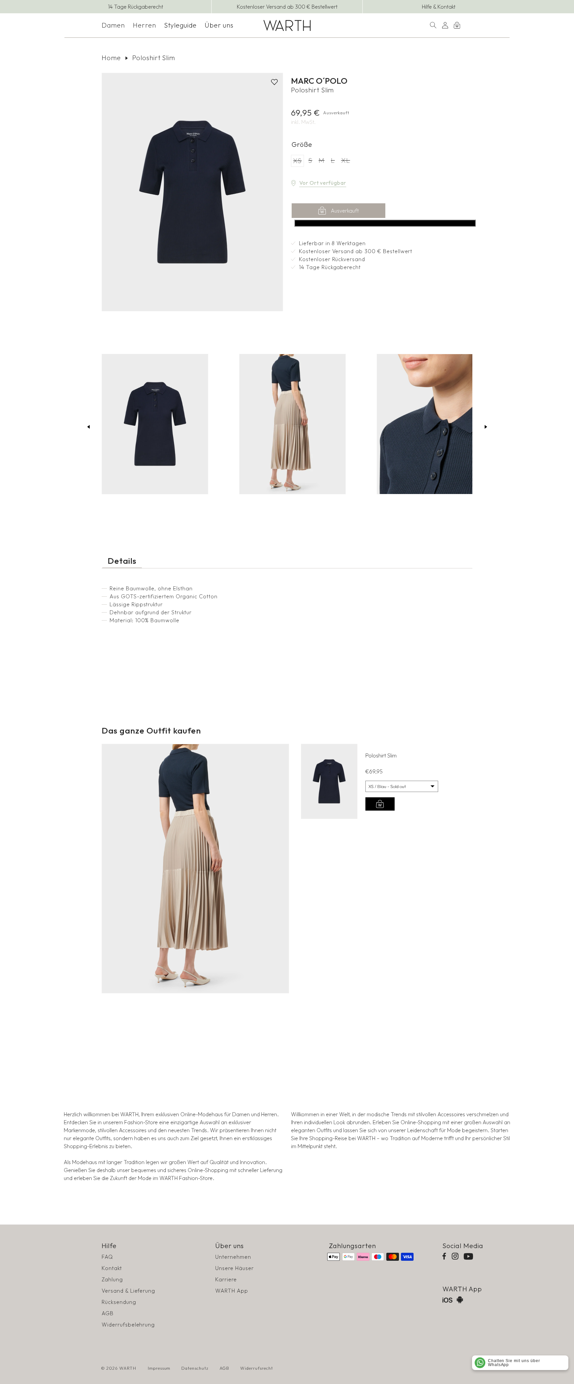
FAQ (107, 1256)
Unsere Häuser (234, 1268)
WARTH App (231, 1290)
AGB (108, 1313)
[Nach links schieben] (88, 426)
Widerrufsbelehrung (128, 1324)
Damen (113, 25)
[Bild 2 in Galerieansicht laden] (292, 424)
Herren (144, 25)
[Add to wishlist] (274, 82)
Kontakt (112, 1268)
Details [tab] (122, 560)
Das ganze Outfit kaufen (385, 223)
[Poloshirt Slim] (329, 781)
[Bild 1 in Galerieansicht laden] (155, 424)
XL (346, 161)
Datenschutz (195, 1368)
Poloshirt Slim (153, 57)
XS (298, 161)
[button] (113, 25)
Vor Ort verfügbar (322, 182)
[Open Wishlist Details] (469, 25)
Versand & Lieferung (128, 1290)
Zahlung (112, 1279)
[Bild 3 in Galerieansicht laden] (430, 424)
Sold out (380, 804)
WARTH (127, 1368)
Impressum (159, 1368)
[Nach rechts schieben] (486, 426)
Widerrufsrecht (256, 1368)
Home (111, 57)
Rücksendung (119, 1302)
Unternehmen (233, 1256)
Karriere (226, 1279)
